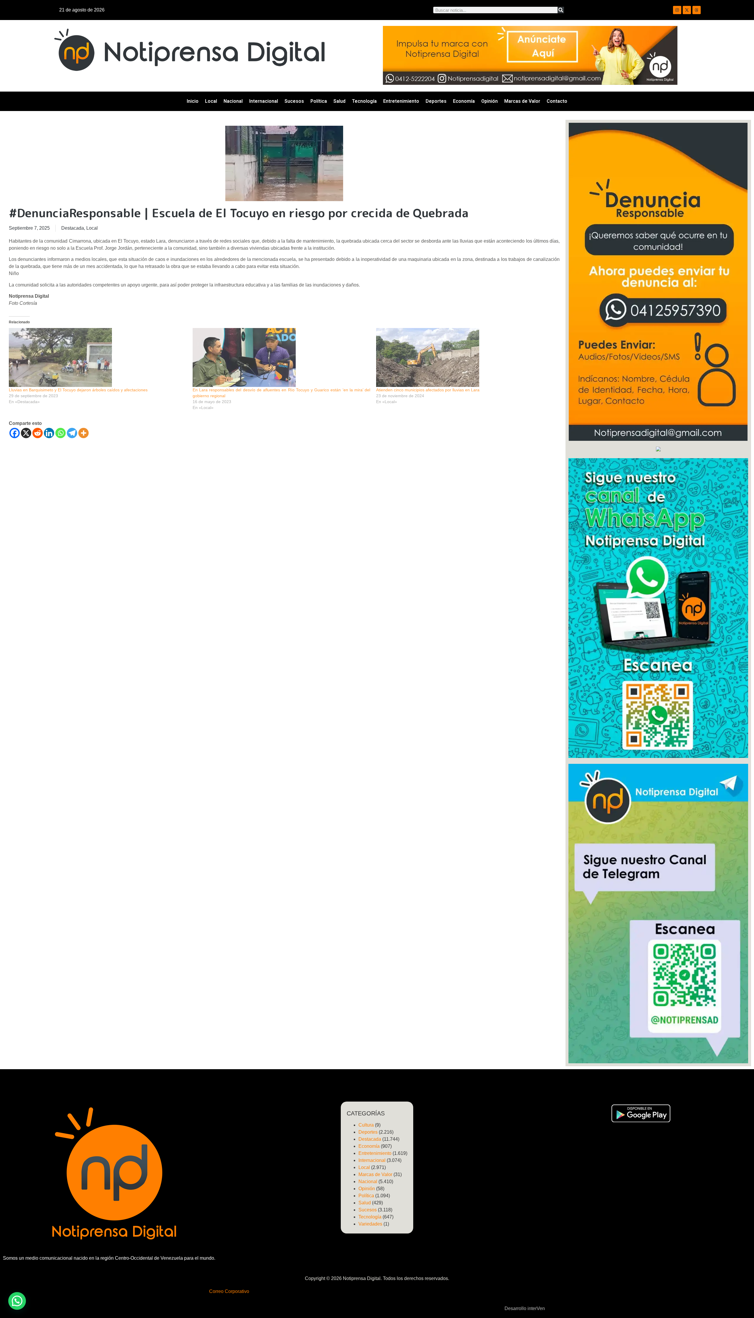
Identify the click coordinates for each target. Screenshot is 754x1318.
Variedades (370, 1223)
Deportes (436, 101)
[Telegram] (72, 433)
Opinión (489, 101)
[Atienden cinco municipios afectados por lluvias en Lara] (465, 357)
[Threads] (696, 10)
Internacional (263, 101)
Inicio (193, 101)
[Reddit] (37, 433)
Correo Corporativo (229, 1291)
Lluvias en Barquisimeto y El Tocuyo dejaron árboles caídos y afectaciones (78, 390)
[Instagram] (677, 10)
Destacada (72, 228)
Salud (339, 101)
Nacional (233, 101)
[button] (17, 1301)
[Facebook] (14, 433)
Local (211, 101)
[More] (83, 433)
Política (318, 101)
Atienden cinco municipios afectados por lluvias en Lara (427, 390)
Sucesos (294, 101)
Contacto (557, 101)
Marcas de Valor (522, 101)
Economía (464, 101)
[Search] (561, 10)
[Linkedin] (49, 433)
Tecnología (364, 101)
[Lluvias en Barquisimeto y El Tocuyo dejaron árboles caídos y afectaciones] (98, 357)
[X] (26, 433)
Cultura (366, 1124)
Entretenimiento (401, 101)
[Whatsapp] (60, 433)
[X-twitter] (687, 10)
